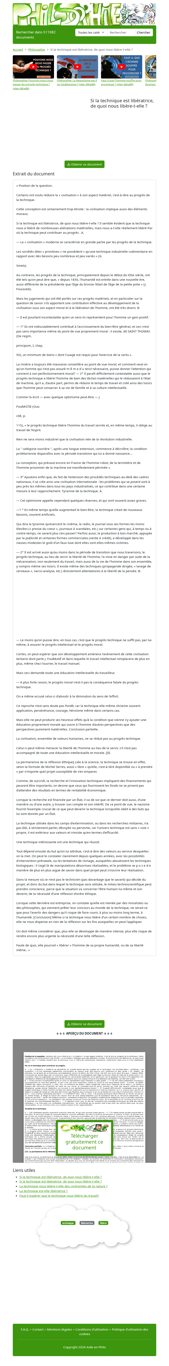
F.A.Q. (25, 1329)
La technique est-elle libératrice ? (43, 1191)
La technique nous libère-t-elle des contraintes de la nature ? (63, 1186)
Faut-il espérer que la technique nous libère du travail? (59, 1195)
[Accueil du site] (84, 12)
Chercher (143, 32)
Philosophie (36, 49)
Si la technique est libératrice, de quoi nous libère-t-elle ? (60, 1177)
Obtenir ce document (86, 164)
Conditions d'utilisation (91, 1329)
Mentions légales (59, 1329)
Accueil (18, 49)
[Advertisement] (51, 128)
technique (68, 1222)
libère (103, 1222)
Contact (37, 1329)
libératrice (87, 1222)
